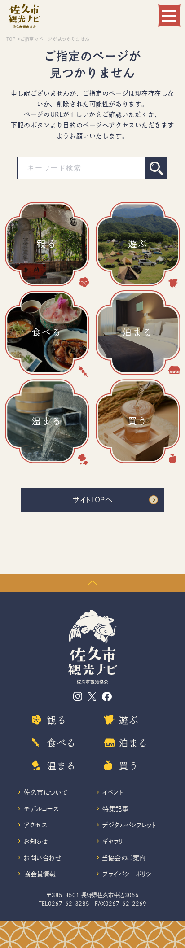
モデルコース (41, 809)
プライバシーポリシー (130, 874)
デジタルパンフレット (129, 825)
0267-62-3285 (68, 903)
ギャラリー (115, 841)
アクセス (35, 825)
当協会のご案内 (124, 858)
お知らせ (36, 841)
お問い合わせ (42, 858)
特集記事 (115, 809)
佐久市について (45, 792)
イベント (112, 792)
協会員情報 (40, 874)
